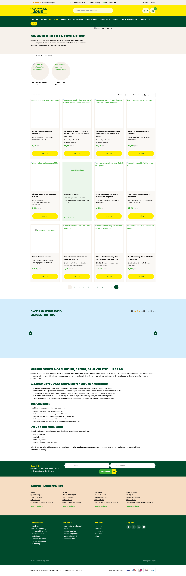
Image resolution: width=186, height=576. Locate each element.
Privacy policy (63, 570)
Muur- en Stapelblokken (61, 83)
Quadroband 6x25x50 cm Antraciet (42, 132)
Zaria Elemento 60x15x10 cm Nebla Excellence (75, 258)
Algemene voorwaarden (49, 570)
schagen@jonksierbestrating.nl (106, 502)
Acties (34, 24)
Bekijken (45, 153)
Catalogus (35, 526)
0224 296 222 (99, 500)
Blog (97, 536)
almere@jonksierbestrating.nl (42, 502)
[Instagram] (133, 527)
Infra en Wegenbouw (71, 534)
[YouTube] (144, 527)
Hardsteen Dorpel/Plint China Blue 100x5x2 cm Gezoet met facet (108, 133)
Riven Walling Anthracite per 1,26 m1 (44, 195)
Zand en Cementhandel (72, 526)
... (111, 287)
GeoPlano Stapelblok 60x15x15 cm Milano (140, 258)
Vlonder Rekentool (38, 541)
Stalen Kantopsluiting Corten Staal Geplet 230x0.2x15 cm (108, 258)
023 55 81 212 (131, 500)
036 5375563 (35, 500)
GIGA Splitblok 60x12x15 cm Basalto (139, 132)
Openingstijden (37, 506)
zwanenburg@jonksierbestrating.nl (139, 502)
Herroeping (35, 544)
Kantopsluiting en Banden (39, 83)
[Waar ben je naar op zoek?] (110, 11)
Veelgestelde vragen (39, 531)
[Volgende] (116, 287)
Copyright (79, 570)
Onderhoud (35, 536)
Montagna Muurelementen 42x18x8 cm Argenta (107, 195)
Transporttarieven (38, 539)
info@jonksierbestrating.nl (72, 502)
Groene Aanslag (69, 531)
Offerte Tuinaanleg (38, 528)
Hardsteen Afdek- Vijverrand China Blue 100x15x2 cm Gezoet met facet (76, 133)
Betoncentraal (69, 539)
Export (65, 528)
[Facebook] (128, 527)
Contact (152, 3)
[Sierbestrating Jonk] (39, 11)
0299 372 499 (67, 500)
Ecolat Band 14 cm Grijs (41, 257)
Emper (153, 561)
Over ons (145, 3)
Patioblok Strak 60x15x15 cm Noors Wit (139, 195)
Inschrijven (105, 471)
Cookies (71, 570)
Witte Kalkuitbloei (70, 536)
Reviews (98, 528)
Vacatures (99, 531)
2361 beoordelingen (48, 3)
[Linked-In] (138, 527)
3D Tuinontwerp (37, 534)
